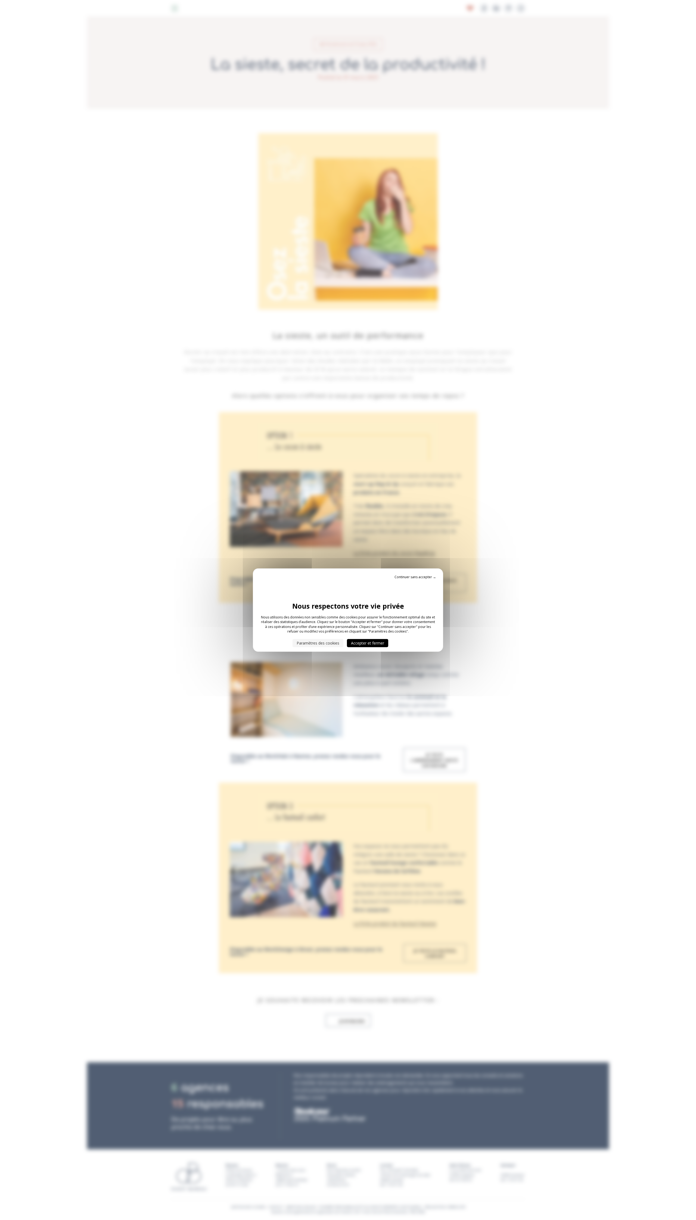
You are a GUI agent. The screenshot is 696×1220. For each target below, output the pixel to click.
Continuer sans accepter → (415, 577)
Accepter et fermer (367, 642)
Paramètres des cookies (318, 642)
